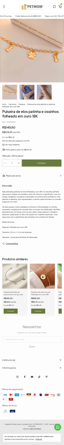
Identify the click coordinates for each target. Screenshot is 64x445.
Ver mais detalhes (12, 145)
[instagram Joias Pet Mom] (17, 377)
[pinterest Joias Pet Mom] (46, 377)
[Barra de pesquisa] (54, 7)
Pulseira (22, 104)
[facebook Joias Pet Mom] (25, 377)
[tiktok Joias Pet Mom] (39, 377)
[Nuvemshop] (32, 429)
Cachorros (12, 104)
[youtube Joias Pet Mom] (32, 377)
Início (4, 104)
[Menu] (4, 7)
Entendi (39, 439)
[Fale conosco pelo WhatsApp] (57, 427)
